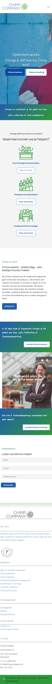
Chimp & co (5, 626)
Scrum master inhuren (9, 629)
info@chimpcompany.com (12, 664)
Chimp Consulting (36, 72)
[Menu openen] (48, 7)
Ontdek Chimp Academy (36, 344)
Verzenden (8, 485)
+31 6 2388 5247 (9, 661)
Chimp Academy (15, 72)
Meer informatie (26, 170)
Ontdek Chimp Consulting (36, 427)
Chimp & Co (9, 306)
